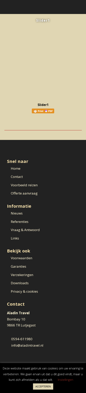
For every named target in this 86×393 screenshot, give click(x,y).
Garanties (18, 266)
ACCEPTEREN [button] (43, 386)
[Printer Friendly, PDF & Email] (43, 111)
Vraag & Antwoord (25, 229)
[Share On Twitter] (12, 123)
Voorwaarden (21, 258)
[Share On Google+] (23, 123)
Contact (17, 176)
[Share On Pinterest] (18, 123)
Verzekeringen (22, 274)
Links (15, 238)
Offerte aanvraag (24, 193)
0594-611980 (21, 339)
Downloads (20, 283)
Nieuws (17, 213)
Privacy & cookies (24, 291)
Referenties (19, 221)
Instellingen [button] (65, 380)
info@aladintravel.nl (27, 345)
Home (15, 168)
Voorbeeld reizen (24, 185)
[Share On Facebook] (6, 123)
